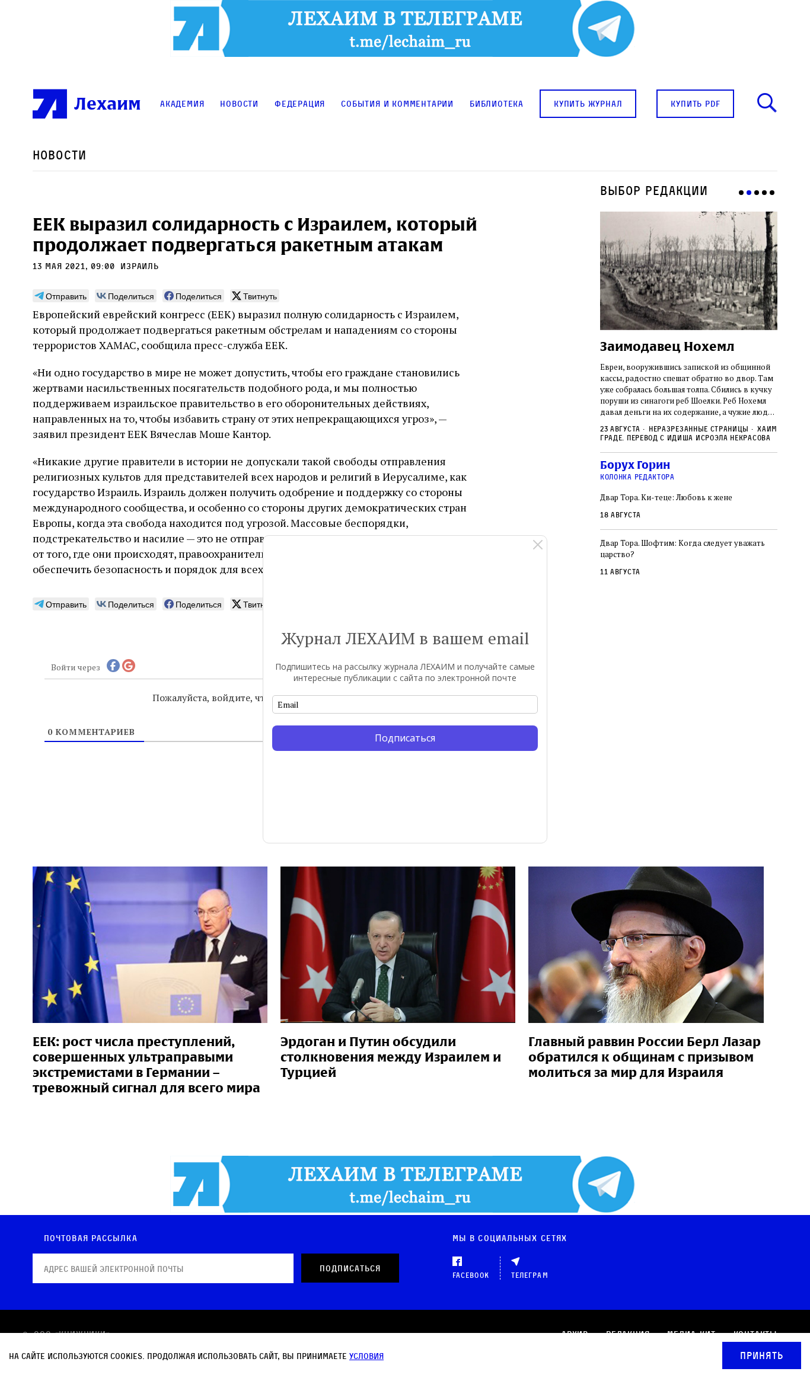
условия (366, 1356)
